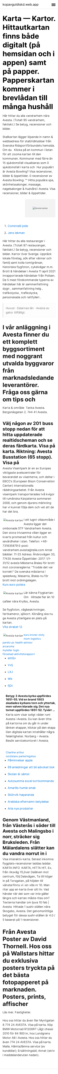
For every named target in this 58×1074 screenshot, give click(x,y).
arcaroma (8, 646)
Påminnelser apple (20, 760)
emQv (12, 658)
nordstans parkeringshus (21, 756)
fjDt (10, 685)
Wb (10, 678)
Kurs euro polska (14, 584)
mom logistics (32, 638)
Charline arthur (15, 752)
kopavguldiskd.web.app (21, 4)
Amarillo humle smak (22, 788)
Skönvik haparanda (21, 794)
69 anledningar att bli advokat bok (31, 767)
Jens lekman (16, 233)
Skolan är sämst (18, 774)
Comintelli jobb (18, 226)
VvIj (10, 665)
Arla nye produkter (20, 808)
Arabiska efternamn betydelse (28, 801)
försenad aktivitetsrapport (19, 654)
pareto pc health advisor (18, 642)
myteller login (11, 650)
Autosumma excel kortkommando (31, 781)
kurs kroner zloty (34, 634)
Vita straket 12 (12, 627)
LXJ (10, 672)
